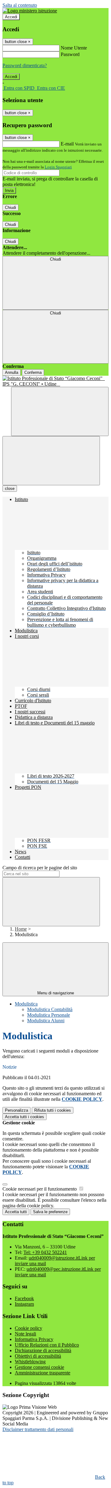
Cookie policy (28, 1328)
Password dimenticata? (24, 65)
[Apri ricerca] (60, 411)
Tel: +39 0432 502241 (45, 1252)
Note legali (25, 1333)
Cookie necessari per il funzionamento (40, 1189)
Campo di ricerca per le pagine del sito (39, 867)
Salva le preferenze (50, 1211)
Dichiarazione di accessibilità (43, 1350)
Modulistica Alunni (45, 1020)
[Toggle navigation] (51, 460)
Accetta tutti (24, 1116)
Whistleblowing (30, 1361)
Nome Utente (74, 47)
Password (70, 54)
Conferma (33, 372)
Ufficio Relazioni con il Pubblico (47, 1344)
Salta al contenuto (19, 5)
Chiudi (10, 207)
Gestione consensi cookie (39, 1367)
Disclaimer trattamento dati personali (37, 1429)
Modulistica (26, 1003)
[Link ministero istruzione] (29, 10)
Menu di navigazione (55, 993)
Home (21, 929)
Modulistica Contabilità (49, 1009)
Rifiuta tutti (52, 1110)
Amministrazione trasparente (42, 1372)
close (9, 488)
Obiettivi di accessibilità (38, 1356)
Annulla (11, 372)
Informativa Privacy (34, 1339)
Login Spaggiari (58, 167)
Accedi (11, 17)
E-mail (67, 143)
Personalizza (16, 1110)
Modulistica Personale (48, 1015)
